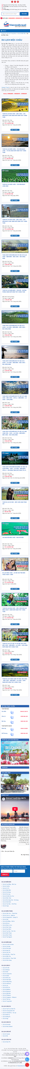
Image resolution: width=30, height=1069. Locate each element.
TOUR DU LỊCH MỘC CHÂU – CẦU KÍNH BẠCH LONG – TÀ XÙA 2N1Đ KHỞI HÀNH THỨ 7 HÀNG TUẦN (14, 150)
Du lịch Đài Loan (6, 977)
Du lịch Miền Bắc (22, 33)
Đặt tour (14, 129)
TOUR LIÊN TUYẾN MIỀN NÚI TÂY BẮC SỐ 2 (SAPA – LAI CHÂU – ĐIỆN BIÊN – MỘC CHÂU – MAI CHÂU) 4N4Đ (14, 362)
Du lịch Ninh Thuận (7, 933)
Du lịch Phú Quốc (7, 948)
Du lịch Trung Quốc (7, 1001)
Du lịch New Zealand (7, 1026)
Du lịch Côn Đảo (6, 946)
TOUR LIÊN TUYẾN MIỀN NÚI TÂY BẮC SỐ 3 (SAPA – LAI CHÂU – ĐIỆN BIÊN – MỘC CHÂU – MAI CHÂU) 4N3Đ (14, 327)
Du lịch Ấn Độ (6, 967)
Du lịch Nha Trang (7, 927)
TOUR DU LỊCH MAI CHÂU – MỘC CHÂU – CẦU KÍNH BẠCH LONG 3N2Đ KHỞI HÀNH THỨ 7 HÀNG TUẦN (14, 221)
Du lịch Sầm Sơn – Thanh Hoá (10, 913)
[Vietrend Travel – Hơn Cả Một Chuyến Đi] (15, 24)
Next (27, 783)
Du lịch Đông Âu (6, 1016)
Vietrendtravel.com (21, 1065)
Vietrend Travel (5, 87)
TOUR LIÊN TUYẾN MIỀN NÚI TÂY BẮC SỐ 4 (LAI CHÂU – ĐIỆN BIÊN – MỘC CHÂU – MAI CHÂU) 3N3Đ (14, 256)
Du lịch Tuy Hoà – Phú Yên (9, 931)
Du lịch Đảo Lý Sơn (7, 925)
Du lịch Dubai (6, 975)
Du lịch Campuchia (7, 973)
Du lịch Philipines (7, 995)
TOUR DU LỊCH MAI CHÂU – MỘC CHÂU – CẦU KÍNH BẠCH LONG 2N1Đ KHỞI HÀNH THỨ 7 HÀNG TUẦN (14, 115)
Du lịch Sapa (6, 905)
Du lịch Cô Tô (6, 888)
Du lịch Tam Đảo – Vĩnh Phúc (10, 904)
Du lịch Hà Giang (7, 892)
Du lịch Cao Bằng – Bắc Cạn (9, 884)
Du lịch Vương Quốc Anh (8, 1010)
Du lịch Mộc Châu (7, 898)
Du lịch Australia (6, 1024)
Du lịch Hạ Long (6, 894)
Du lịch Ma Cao (6, 987)
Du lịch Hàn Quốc (7, 979)
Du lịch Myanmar (7, 991)
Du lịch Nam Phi (6, 1041)
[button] (4, 30)
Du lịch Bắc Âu (6, 1014)
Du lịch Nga (5, 1018)
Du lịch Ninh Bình (7, 902)
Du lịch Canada (6, 1034)
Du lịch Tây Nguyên (7, 937)
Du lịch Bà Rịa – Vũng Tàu (9, 954)
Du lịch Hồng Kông (7, 981)
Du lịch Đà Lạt (6, 923)
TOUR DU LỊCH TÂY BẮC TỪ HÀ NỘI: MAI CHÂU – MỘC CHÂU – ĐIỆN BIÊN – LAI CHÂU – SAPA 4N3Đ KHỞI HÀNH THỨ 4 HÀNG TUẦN (14, 645)
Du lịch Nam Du (6, 950)
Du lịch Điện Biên (7, 890)
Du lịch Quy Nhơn (7, 929)
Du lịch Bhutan (6, 969)
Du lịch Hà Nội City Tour (8, 896)
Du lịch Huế (5, 919)
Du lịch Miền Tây (7, 956)
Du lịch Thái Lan (6, 999)
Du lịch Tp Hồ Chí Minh (8, 944)
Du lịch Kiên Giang (7, 960)
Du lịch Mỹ (5, 1036)
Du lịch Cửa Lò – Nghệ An (9, 915)
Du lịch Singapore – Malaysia (9, 997)
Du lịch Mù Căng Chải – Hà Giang (10, 900)
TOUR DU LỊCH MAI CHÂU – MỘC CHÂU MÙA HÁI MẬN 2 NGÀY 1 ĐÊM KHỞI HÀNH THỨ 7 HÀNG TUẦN (14, 610)
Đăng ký (5, 874)
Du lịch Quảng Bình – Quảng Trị (10, 917)
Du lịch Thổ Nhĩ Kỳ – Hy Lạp (9, 1012)
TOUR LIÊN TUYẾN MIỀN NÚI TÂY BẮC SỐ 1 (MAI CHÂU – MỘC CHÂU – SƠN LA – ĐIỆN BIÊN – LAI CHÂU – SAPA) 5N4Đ (14, 398)
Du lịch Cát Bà (6, 886)
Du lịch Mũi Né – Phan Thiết (9, 958)
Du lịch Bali (5, 971)
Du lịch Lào (5, 985)
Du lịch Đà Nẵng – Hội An (9, 921)
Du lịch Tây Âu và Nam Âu (9, 1008)
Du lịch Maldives (6, 989)
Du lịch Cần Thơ (6, 952)
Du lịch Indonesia (7, 983)
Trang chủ (3, 33)
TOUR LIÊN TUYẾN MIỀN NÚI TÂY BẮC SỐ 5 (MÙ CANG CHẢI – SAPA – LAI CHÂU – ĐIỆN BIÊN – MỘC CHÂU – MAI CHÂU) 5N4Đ (14, 433)
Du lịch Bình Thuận (7, 935)
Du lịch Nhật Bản (7, 993)
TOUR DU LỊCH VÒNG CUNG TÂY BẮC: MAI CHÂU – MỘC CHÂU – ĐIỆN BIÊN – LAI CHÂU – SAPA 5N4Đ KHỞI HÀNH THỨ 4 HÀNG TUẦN (14, 680)
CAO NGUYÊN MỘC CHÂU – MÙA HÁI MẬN (13, 537)
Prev (3, 783)
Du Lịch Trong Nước (12, 33)
